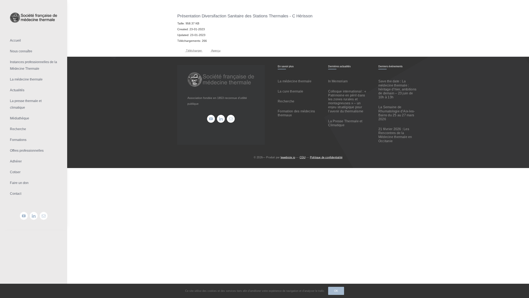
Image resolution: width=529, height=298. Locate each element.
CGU (303, 157)
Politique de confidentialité (326, 157)
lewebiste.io (288, 157)
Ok (336, 290)
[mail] (44, 216)
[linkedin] (34, 216)
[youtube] (24, 216)
